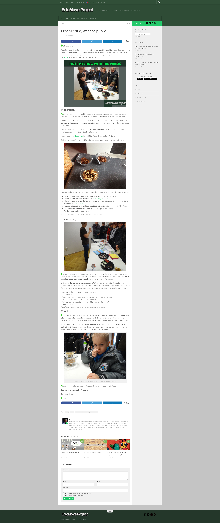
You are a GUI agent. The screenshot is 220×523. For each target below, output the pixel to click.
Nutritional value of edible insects (76, 18)
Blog (62, 18)
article (66, 57)
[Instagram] (155, 23)
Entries (139, 93)
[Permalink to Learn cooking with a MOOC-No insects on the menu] (72, 444)
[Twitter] (150, 23)
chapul (72, 412)
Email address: (139, 32)
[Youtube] (152, 23)
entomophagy (87, 412)
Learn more (69, 2)
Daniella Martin (79, 203)
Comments (141, 97)
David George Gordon (100, 199)
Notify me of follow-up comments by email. (77, 493)
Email (99, 481)
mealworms (94, 412)
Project (64, 23)
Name (65, 481)
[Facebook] (147, 23)
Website (65, 487)
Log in (138, 89)
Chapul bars (78, 136)
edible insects (78, 412)
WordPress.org (140, 101)
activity (67, 412)
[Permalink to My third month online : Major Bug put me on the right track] (118, 444)
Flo (64, 35)
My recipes (92, 18)
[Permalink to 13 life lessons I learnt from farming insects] (95, 444)
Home (62, 2)
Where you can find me (97, 2)
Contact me (80, 2)
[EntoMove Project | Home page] (79, 10)
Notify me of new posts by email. (74, 495)
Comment (66, 470)
